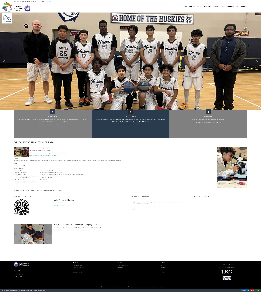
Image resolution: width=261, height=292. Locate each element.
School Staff (207, 6)
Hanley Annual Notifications (63, 200)
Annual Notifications (58, 202)
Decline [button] (252, 290)
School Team (75, 269)
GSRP (237, 6)
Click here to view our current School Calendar (130, 124)
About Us (191, 6)
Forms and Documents (77, 265)
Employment (164, 267)
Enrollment (163, 265)
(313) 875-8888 (20, 274)
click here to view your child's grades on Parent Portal (46, 155)
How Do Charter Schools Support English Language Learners (76, 225)
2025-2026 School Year (58, 205)
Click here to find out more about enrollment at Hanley (208, 122)
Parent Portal (230, 6)
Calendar (199, 6)
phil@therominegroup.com (153, 286)
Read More (134, 209)
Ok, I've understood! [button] (245, 290)
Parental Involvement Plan (78, 267)
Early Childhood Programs (122, 265)
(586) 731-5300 (162, 286)
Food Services (120, 267)
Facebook (163, 269)
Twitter (162, 272)
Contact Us (49, 1)
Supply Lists (119, 269)
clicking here (87, 230)
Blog (223, 6)
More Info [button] (257, 290)
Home (185, 6)
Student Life (216, 6)
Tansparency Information (78, 272)
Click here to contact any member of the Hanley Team (52, 124)
